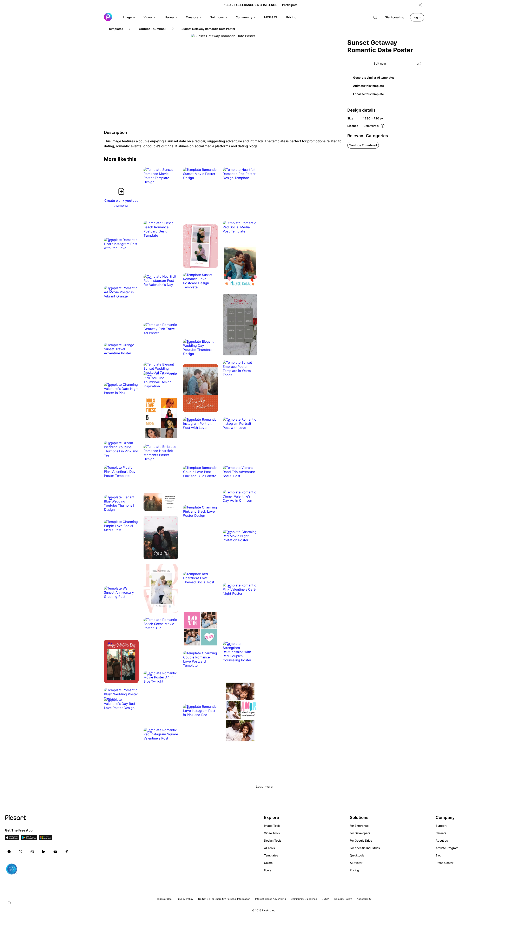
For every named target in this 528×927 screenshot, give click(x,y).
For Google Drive (361, 840)
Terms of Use (164, 898)
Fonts (267, 870)
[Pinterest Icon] (67, 852)
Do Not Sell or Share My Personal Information (224, 898)
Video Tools (272, 833)
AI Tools (269, 848)
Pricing (354, 870)
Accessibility (364, 898)
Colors (268, 862)
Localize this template (368, 94)
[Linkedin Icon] (44, 852)
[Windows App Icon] (45, 839)
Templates (271, 855)
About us (442, 840)
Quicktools (357, 855)
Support (441, 825)
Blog (439, 855)
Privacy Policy (185, 898)
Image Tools (272, 825)
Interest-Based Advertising (270, 898)
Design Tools (273, 840)
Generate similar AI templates (374, 77)
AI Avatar (356, 862)
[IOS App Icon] (12, 839)
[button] (129, 17)
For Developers (360, 833)
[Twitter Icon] (20, 852)
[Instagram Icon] (32, 852)
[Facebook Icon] (9, 852)
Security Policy (343, 898)
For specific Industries (365, 848)
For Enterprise (359, 825)
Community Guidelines (304, 898)
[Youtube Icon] (55, 852)
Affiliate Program (447, 848)
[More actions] (172, 177)
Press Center (444, 862)
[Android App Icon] (29, 839)
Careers (441, 833)
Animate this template (368, 85)
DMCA (325, 898)
